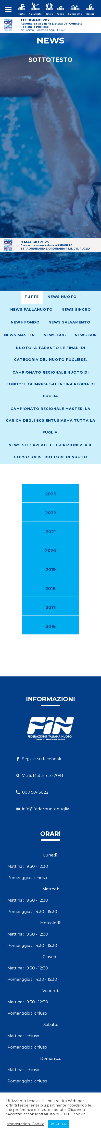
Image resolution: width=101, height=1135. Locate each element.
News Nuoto (62, 296)
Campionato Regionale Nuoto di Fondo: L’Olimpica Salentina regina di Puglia (50, 384)
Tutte (32, 296)
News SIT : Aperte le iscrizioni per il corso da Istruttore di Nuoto (50, 451)
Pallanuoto (35, 14)
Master (90, 14)
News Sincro (76, 309)
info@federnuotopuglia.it (47, 809)
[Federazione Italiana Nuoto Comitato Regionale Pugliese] (50, 733)
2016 (51, 626)
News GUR (86, 335)
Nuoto (21, 14)
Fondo (60, 14)
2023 (50, 493)
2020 (50, 550)
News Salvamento (69, 322)
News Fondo (25, 322)
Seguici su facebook (41, 759)
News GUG (55, 335)
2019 (51, 569)
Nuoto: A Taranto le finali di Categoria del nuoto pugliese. (50, 354)
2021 (51, 531)
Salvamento (75, 14)
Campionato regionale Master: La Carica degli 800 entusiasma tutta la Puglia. (50, 420)
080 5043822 (35, 792)
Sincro (49, 14)
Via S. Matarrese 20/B (42, 775)
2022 (50, 512)
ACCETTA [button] (58, 1124)
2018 (50, 588)
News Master (19, 335)
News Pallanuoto (31, 309)
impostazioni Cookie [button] (25, 1124)
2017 (51, 607)
